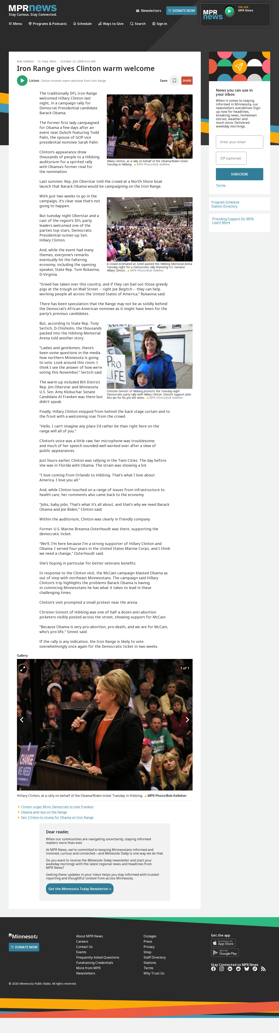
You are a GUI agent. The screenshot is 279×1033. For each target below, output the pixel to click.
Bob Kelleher (25, 61)
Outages (150, 936)
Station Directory (224, 206)
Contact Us (84, 946)
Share (187, 80)
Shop (147, 952)
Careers (82, 941)
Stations (150, 962)
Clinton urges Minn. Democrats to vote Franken (57, 807)
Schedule (84, 23)
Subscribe (239, 174)
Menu (17, 23)
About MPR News (89, 936)
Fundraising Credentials (94, 962)
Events (81, 952)
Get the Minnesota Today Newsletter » (79, 889)
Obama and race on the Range (44, 812)
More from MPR (88, 968)
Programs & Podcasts (50, 23)
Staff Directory (155, 957)
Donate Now (181, 10)
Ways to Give (113, 23)
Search (140, 23)
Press (148, 941)
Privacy (149, 946)
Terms (221, 185)
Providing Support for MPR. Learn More (233, 221)
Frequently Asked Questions (97, 957)
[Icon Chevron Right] (187, 720)
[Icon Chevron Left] (22, 720)
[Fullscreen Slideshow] (23, 669)
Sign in (162, 23)
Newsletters (85, 973)
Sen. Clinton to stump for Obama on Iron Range (57, 817)
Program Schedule (225, 202)
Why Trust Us (154, 973)
